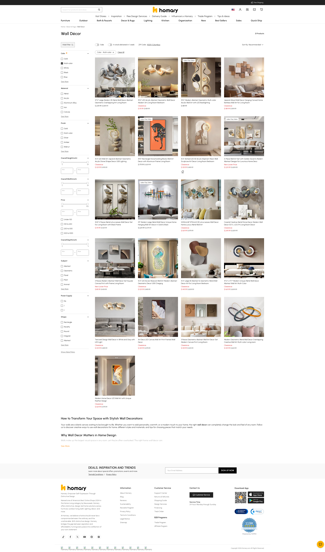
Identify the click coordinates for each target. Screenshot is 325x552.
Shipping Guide (160, 500)
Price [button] (63, 200)
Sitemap (123, 522)
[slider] (62, 162)
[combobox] (256, 45)
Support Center (160, 493)
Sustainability (125, 504)
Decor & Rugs (71, 27)
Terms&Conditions (95, 474)
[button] (257, 511)
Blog (122, 497)
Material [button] (64, 88)
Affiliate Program (160, 526)
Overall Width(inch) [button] (69, 179)
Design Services (160, 504)
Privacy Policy (111, 474)
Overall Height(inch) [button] (69, 158)
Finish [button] (63, 123)
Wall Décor (81, 27)
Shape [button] (63, 317)
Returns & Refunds (161, 497)
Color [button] (63, 53)
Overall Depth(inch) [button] (69, 240)
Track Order (159, 511)
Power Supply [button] (66, 296)
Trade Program (160, 522)
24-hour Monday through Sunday (203, 504)
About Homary (126, 493)
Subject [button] (64, 261)
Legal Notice (125, 519)
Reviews (123, 500)
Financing (158, 508)
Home (63, 27)
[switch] (97, 45)
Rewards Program (127, 508)
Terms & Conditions (128, 515)
